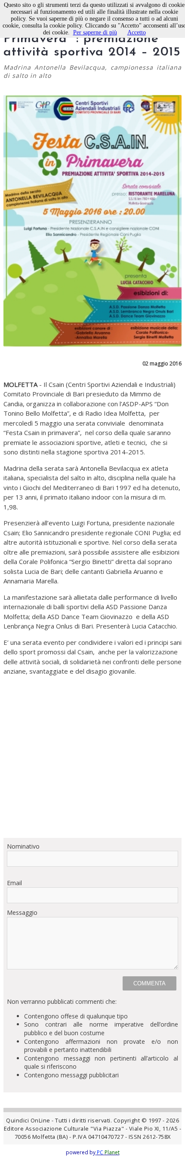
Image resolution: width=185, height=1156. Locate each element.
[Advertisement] (92, 757)
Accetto (136, 32)
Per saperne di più (95, 32)
